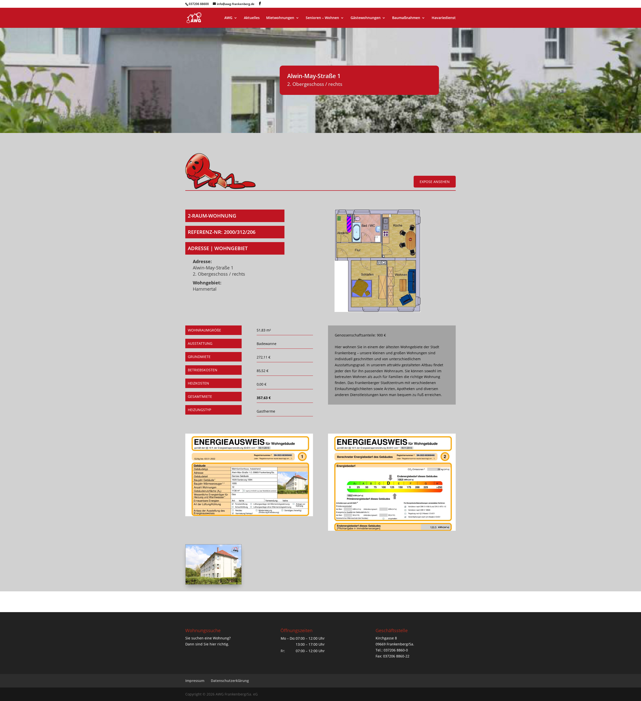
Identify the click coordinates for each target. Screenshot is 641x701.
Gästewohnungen (366, 18)
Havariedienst (444, 18)
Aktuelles (252, 18)
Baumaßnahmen (406, 18)
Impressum (194, 680)
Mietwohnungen (280, 18)
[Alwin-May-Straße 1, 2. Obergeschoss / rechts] (377, 310)
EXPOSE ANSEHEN (435, 181)
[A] (213, 583)
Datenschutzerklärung (230, 680)
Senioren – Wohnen (322, 18)
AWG (228, 18)
